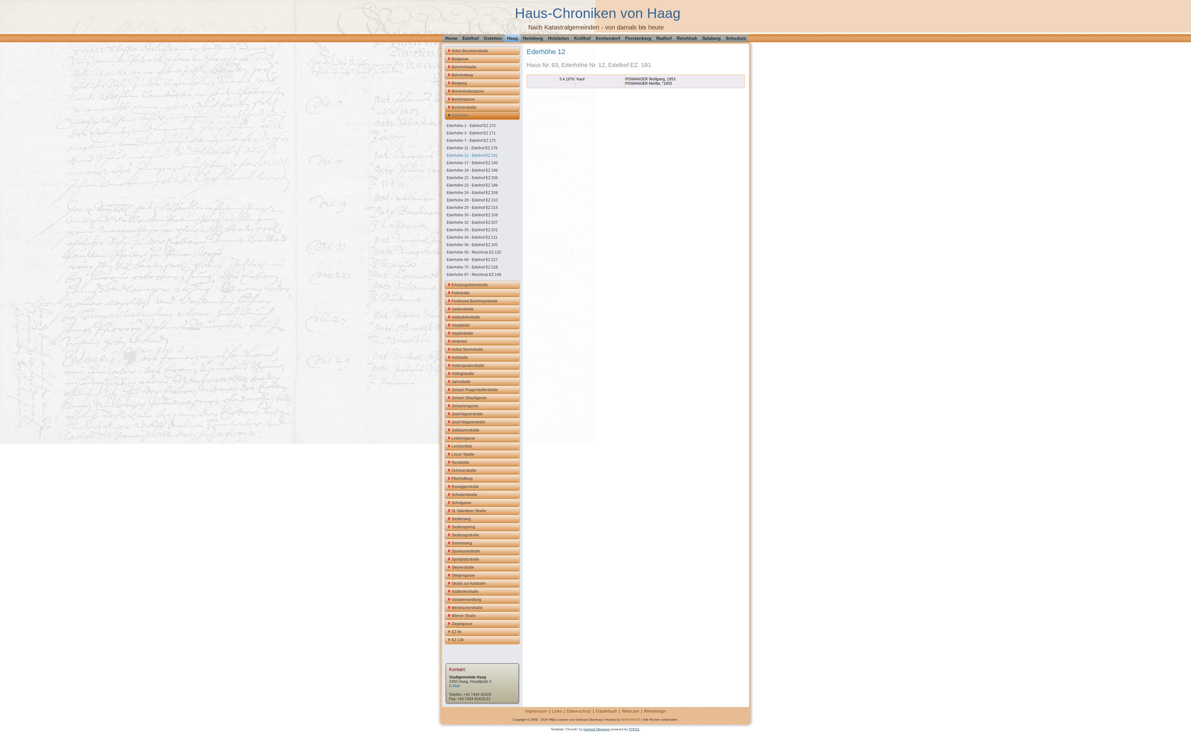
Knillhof (582, 38)
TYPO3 (634, 729)
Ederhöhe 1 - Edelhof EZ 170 (471, 126)
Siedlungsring (463, 527)
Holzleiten (558, 38)
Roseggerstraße (465, 486)
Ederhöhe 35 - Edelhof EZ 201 (472, 230)
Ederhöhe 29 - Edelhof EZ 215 (472, 207)
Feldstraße (461, 293)
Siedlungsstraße (465, 535)
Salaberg (711, 38)
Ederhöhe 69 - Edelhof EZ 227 (472, 260)
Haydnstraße (462, 333)
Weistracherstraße (467, 608)
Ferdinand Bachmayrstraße (474, 301)
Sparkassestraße (466, 551)
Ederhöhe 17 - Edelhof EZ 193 (472, 163)
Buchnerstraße (464, 107)
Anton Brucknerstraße (470, 51)
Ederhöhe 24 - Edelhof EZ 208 (472, 193)
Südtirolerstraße (465, 591)
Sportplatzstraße (465, 559)
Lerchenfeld (462, 446)
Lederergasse (463, 438)
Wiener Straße (464, 616)
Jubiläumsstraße (466, 430)
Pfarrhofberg (462, 478)
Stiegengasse (463, 575)
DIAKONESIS (630, 719)
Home (451, 38)
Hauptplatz (461, 325)
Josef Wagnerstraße (468, 422)
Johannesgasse (465, 406)
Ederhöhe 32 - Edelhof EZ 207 (472, 222)
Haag (512, 38)
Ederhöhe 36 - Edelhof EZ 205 (472, 245)
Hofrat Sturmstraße (467, 349)
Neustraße (460, 462)
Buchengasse (463, 99)
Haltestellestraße (466, 317)
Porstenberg (638, 38)
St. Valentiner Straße (469, 511)
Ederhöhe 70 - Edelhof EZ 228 (472, 267)
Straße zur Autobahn (469, 583)
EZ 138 (458, 640)
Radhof (664, 38)
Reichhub (687, 38)
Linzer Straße (463, 454)
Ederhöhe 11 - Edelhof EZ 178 (472, 148)
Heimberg (533, 38)
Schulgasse (461, 503)
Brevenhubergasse (468, 91)
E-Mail (454, 686)
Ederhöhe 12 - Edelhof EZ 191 (472, 155)
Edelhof (470, 38)
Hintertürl (459, 341)
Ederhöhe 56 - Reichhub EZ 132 (474, 252)
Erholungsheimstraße (470, 285)
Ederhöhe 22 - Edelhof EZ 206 (472, 178)
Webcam (630, 711)
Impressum (536, 711)
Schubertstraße (464, 495)
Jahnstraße (461, 382)
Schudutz (736, 38)
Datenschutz (579, 711)
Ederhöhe (460, 115)
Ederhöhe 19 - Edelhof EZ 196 (472, 170)
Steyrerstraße (463, 567)
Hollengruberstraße (468, 365)
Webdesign (655, 711)
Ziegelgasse (462, 624)
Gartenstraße (463, 309)
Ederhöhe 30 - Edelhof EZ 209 (472, 215)
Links (557, 711)
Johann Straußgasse (469, 398)
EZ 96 (457, 632)
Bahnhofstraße (464, 67)
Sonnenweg (462, 543)
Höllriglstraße (463, 374)
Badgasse (460, 59)
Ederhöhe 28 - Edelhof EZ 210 (472, 200)
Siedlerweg (461, 519)
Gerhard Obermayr (596, 729)
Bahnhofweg (462, 75)
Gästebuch (606, 711)
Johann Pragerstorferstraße (475, 390)
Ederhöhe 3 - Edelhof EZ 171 (471, 133)
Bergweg (459, 83)
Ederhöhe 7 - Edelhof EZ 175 (471, 140)
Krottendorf (608, 38)
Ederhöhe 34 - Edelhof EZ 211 (472, 237)
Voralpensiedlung (466, 599)
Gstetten (493, 38)
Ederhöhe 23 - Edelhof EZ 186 (472, 185)
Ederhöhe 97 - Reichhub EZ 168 (474, 274)
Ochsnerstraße (464, 470)
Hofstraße (460, 357)
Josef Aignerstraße (467, 414)
